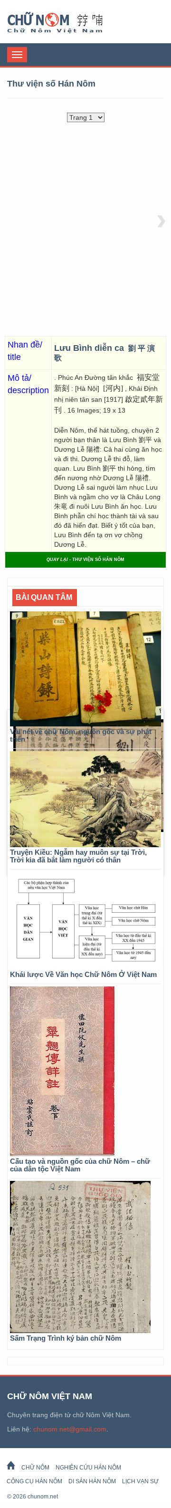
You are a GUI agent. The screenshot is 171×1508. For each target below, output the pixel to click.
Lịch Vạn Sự (140, 1481)
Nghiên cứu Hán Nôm (88, 1467)
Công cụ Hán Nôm (34, 1481)
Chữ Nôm (66, 23)
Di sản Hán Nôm (92, 1481)
